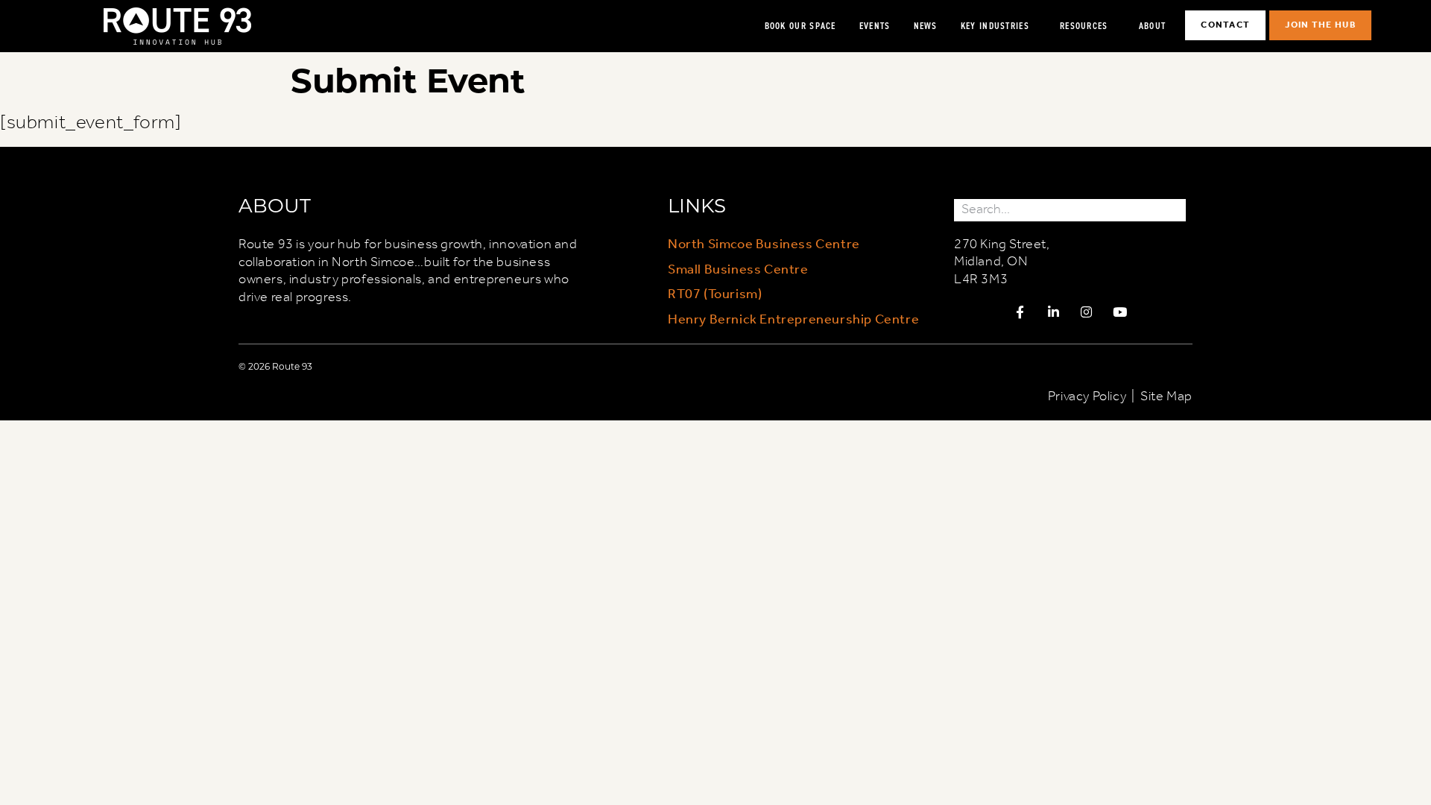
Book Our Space (800, 25)
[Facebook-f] (1020, 311)
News (926, 25)
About (1152, 25)
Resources (1084, 25)
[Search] (1174, 210)
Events (875, 25)
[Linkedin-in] (1053, 311)
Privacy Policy (1087, 396)
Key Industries (995, 25)
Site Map (1166, 396)
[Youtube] (1120, 311)
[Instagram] (1086, 311)
